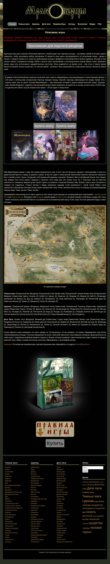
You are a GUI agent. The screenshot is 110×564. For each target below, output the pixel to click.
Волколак (60, 490)
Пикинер (34, 503)
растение (87, 516)
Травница (60, 535)
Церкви (97, 194)
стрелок (85, 523)
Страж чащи (61, 533)
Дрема (7, 499)
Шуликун (8, 542)
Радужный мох (62, 528)
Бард (32, 469)
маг (84, 512)
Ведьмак (8, 481)
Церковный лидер (37, 539)
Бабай (7, 469)
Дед (6, 496)
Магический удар (11, 524)
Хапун (7, 537)
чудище (86, 531)
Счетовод (34, 537)
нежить (91, 512)
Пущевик (60, 526)
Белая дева (61, 472)
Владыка (91, 485)
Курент (7, 519)
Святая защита (36, 521)
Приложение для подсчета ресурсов (55, 46)
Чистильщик (35, 542)
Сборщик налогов (37, 519)
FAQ (99, 24)
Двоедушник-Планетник (13, 492)
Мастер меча (35, 492)
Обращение (9, 526)
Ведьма (7, 478)
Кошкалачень (61, 510)
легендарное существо (93, 508)
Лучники (34, 490)
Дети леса (46, 24)
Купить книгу (44, 126)
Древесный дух (62, 494)
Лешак (59, 512)
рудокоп (100, 516)
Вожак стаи (60, 485)
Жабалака (60, 496)
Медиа (92, 24)
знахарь (86, 505)
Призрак (8, 530)
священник (94, 519)
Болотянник (9, 472)
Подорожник (61, 524)
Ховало (59, 537)
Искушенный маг (11, 510)
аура (97, 501)
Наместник (88, 492)
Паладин (34, 501)
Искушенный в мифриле (13, 508)
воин (101, 501)
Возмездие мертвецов (13, 485)
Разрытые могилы (11, 533)
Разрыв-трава (61, 530)
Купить (55, 443)
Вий (6, 483)
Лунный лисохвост (63, 514)
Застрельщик (35, 476)
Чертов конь (9, 539)
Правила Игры (59, 24)
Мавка (59, 517)
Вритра (7, 487)
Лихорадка (9, 521)
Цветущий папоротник (64, 542)
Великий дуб (61, 481)
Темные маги (24, 24)
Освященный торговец (39, 499)
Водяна (59, 483)
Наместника (62, 197)
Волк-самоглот (62, 487)
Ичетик (59, 501)
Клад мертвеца (10, 514)
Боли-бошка (61, 474)
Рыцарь (33, 517)
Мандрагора (61, 519)
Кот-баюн (60, 508)
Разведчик (34, 512)
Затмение (8, 501)
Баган (59, 467)
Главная (12, 24)
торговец (86, 528)
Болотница (60, 476)
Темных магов (17, 197)
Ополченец (35, 496)
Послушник (35, 508)
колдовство (97, 505)
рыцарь (85, 519)
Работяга (34, 510)
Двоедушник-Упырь (12, 494)
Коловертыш (9, 517)
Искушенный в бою (11, 503)
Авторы (71, 24)
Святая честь (35, 526)
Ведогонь (8, 476)
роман (95, 516)
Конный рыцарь (36, 485)
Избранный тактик (37, 478)
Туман (7, 535)
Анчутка (8, 467)
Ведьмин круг (61, 478)
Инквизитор (35, 481)
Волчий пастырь (62, 492)
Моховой (60, 521)
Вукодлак (8, 490)
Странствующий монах (39, 535)
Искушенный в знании (13, 505)
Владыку (40, 197)
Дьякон (33, 472)
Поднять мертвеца (11, 528)
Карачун (8, 512)
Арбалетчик (35, 467)
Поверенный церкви (38, 505)
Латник (33, 487)
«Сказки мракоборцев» (90, 482)
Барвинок (60, 469)
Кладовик (60, 505)
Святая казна (35, 524)
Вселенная (82, 24)
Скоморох (34, 533)
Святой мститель (37, 530)
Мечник (33, 494)
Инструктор (35, 483)
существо (96, 523)
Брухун (7, 474)
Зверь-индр (61, 499)
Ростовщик (34, 514)
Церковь (36, 24)
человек (96, 527)
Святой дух (35, 528)
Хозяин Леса (61, 539)
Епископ (34, 474)
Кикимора (60, 503)
